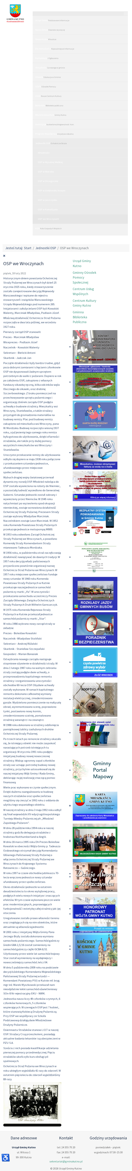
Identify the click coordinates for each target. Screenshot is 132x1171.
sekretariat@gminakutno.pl (66, 1161)
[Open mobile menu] (80, 7)
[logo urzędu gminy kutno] (15, 13)
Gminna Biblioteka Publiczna (80, 317)
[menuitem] (80, 20)
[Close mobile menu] (126, 13)
